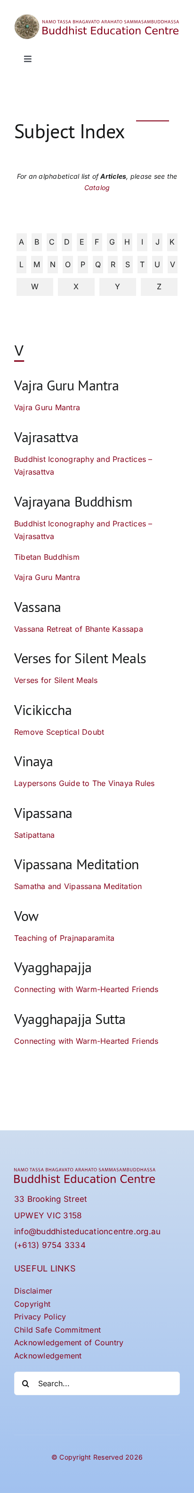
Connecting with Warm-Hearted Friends (86, 989)
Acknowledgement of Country (68, 1342)
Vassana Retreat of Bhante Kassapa (78, 629)
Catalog (97, 187)
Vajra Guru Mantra (47, 407)
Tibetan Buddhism (47, 557)
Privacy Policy (40, 1316)
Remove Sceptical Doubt (59, 732)
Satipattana (34, 835)
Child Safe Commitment (57, 1329)
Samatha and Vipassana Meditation (78, 886)
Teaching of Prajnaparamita (64, 938)
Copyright (32, 1304)
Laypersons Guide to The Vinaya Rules (84, 783)
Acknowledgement (48, 1355)
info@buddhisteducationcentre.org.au (87, 1231)
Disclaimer (33, 1290)
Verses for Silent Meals (56, 680)
